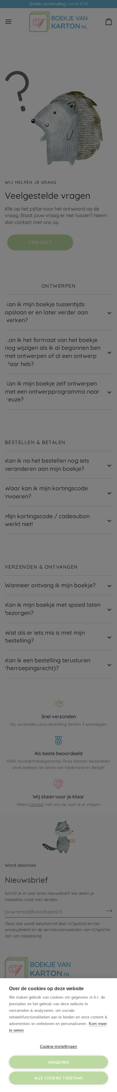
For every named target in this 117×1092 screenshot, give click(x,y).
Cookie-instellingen (58, 1046)
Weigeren (58, 1062)
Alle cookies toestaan (58, 1077)
